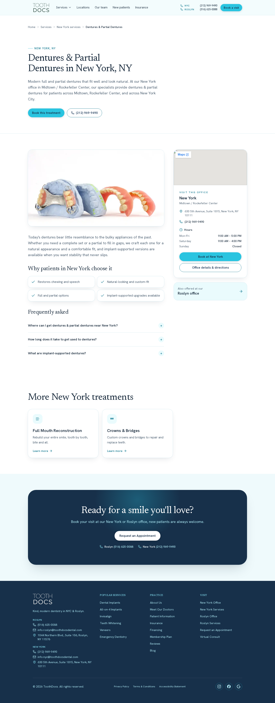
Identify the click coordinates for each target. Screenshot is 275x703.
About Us (156, 602)
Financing (156, 630)
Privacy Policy (121, 686)
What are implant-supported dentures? (95, 353)
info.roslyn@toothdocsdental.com (60, 630)
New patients (121, 7)
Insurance (141, 7)
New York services (69, 27)
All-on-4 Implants (111, 609)
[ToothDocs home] (41, 7)
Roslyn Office (208, 616)
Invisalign (106, 616)
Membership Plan (161, 637)
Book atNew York (210, 257)
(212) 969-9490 (87, 113)
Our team (101, 7)
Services (61, 7)
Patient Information (162, 616)
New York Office (210, 602)
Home (31, 27)
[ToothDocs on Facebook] (229, 686)
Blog (153, 650)
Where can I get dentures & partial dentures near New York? (95, 325)
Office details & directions (210, 268)
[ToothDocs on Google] (238, 686)
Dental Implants (110, 602)
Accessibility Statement (172, 686)
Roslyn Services (210, 623)
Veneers (105, 630)
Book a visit (231, 7)
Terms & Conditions (144, 686)
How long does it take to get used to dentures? (95, 339)
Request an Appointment (137, 536)
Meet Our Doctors (162, 609)
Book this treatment (46, 113)
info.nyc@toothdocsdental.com (58, 657)
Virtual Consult (210, 637)
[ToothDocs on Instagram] (219, 686)
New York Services (212, 609)
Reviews (155, 643)
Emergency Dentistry (113, 637)
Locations (83, 7)
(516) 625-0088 (47, 625)
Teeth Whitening (110, 623)
